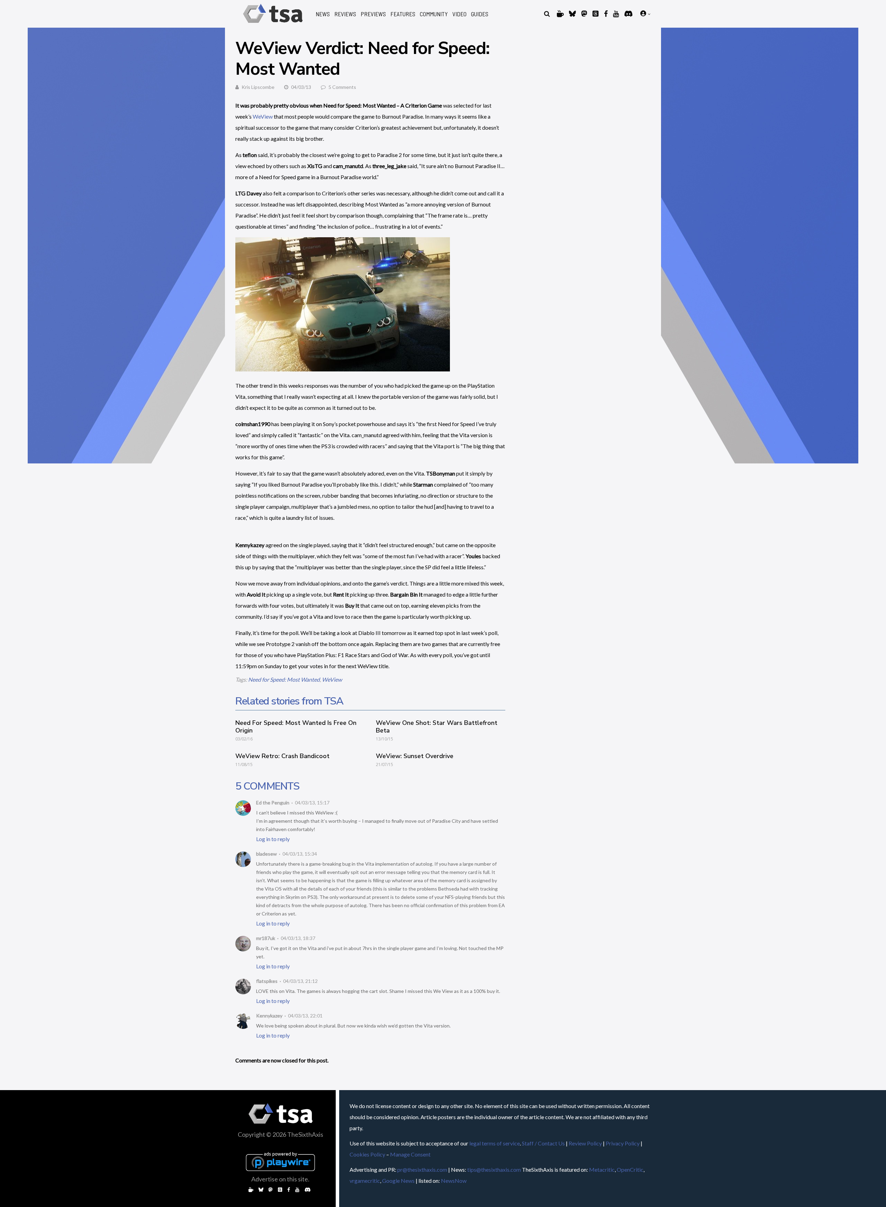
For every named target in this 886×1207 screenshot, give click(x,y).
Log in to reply (273, 839)
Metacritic (602, 1169)
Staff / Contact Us (543, 1143)
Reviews (345, 14)
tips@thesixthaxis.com (494, 1169)
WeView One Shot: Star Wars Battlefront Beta (436, 727)
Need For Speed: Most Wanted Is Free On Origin (295, 727)
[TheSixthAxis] (272, 24)
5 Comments (342, 87)
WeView (263, 116)
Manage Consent (410, 1154)
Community (434, 14)
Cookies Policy (367, 1154)
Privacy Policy (623, 1143)
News (323, 14)
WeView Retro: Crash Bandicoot (282, 756)
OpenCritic (630, 1169)
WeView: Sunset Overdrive (414, 756)
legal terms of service (494, 1143)
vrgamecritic (365, 1180)
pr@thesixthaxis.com (422, 1169)
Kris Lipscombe (258, 87)
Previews (373, 14)
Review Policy (585, 1143)
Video (459, 14)
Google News (398, 1180)
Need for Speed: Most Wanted (284, 679)
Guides (479, 14)
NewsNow (454, 1180)
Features (402, 14)
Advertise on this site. (280, 1179)
